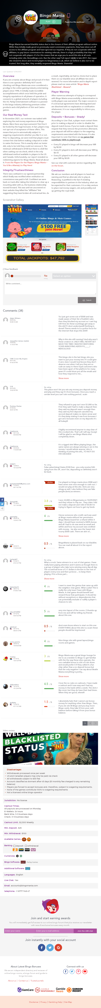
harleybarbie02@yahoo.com (20, 484)
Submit (88, 300)
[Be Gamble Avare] (61, 990)
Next (80, 234)
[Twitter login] (50, 947)
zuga (11, 544)
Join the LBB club (85, 931)
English (19, 875)
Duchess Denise (15, 406)
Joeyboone (14, 431)
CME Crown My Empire (18, 359)
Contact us (23, 981)
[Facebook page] (65, 971)
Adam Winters (15, 318)
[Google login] (58, 947)
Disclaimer (33, 1002)
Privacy (43, 1002)
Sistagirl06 (13, 502)
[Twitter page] (72, 971)
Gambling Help (55, 1002)
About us (12, 981)
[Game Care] (26, 990)
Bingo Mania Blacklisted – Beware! (70, 85)
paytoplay (13, 517)
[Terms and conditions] (45, 989)
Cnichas (13, 657)
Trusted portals (37, 981)
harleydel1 (13, 559)
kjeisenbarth (14, 587)
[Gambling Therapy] (75, 990)
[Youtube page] (84, 971)
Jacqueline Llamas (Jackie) (19, 341)
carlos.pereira (15, 642)
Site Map (68, 1002)
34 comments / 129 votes (50, 38)
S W (11, 386)
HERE (73, 58)
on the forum (57, 165)
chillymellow (14, 685)
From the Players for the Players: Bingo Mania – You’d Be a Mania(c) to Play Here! (25, 164)
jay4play (13, 702)
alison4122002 (15, 612)
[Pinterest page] (78, 971)
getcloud (13, 627)
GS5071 (13, 464)
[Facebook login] (41, 947)
